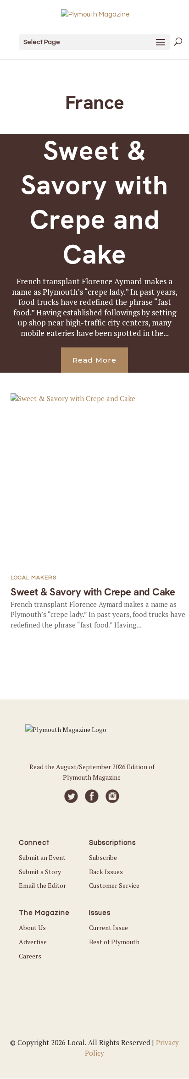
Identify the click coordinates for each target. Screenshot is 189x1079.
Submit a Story (40, 871)
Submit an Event (42, 857)
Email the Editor (42, 885)
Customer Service (114, 885)
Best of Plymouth (114, 941)
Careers (30, 956)
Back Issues (106, 871)
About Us (32, 927)
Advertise (33, 941)
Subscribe (103, 857)
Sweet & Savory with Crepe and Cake (94, 202)
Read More (94, 360)
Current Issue (108, 927)
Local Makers (33, 578)
